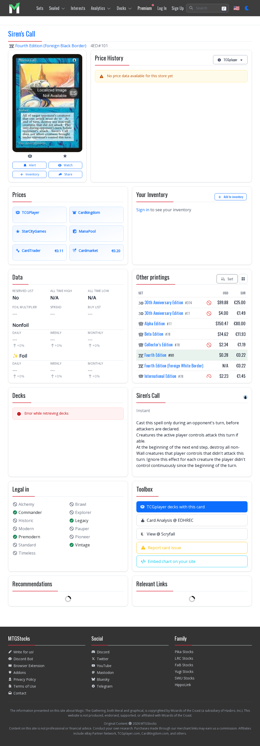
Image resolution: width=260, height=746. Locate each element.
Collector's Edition (158, 345)
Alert (32, 165)
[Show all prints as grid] (243, 278)
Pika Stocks (184, 651)
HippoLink (183, 684)
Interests (78, 8)
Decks (121, 8)
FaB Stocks (184, 664)
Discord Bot (23, 658)
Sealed (54, 8)
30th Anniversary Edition (163, 302)
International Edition (160, 376)
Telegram (104, 686)
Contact (19, 693)
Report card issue (164, 547)
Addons (19, 672)
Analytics (98, 8)
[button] (207, 8)
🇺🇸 (236, 8)
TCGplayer (230, 59)
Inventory (32, 174)
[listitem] (14, 8)
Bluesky (103, 679)
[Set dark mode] (247, 8)
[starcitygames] (65, 156)
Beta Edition (153, 334)
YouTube (104, 665)
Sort (230, 278)
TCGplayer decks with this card (176, 507)
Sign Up (178, 8)
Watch (68, 165)
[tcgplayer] (30, 156)
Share (68, 174)
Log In (162, 8)
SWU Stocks (184, 678)
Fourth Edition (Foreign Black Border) (50, 45)
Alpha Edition (154, 323)
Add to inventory (233, 196)
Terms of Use (24, 686)
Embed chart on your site (172, 561)
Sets (39, 8)
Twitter (102, 658)
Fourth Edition (155, 355)
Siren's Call (21, 33)
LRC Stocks (184, 658)
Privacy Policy (24, 679)
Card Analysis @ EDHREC (170, 520)
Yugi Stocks (184, 671)
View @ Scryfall (161, 534)
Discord (103, 652)
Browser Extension (28, 665)
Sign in (142, 210)
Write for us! (23, 652)
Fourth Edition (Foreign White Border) (173, 366)
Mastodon (105, 672)
